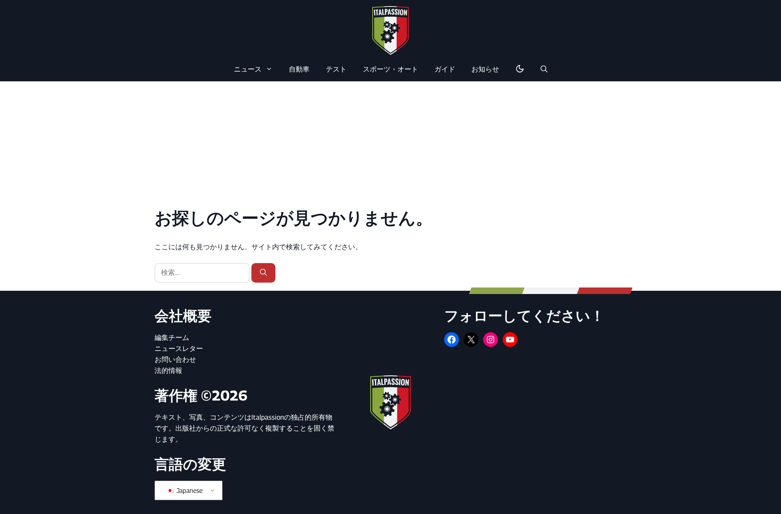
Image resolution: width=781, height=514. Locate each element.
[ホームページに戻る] (390, 30)
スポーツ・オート (390, 69)
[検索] (263, 273)
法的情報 (168, 370)
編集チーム (172, 337)
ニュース (248, 69)
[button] (544, 69)
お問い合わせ (175, 359)
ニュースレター (179, 348)
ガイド (444, 69)
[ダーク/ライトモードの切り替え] (519, 69)
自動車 (299, 69)
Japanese (189, 490)
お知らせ (485, 69)
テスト (336, 69)
